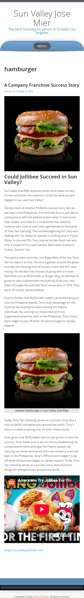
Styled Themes (41, 596)
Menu (42, 46)
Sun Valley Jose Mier (42, 18)
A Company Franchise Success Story (41, 85)
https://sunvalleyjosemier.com (23, 550)
